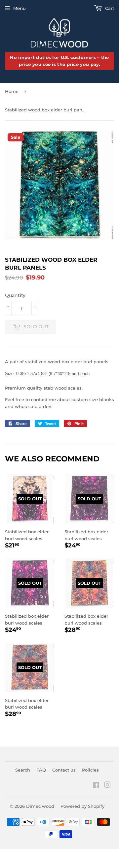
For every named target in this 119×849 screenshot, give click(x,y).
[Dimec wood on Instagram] (107, 785)
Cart (109, 8)
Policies (90, 770)
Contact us (64, 770)
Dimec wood (40, 806)
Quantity (15, 295)
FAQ (41, 770)
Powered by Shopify (82, 806)
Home (12, 91)
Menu (19, 8)
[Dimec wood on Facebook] (96, 785)
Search (22, 770)
